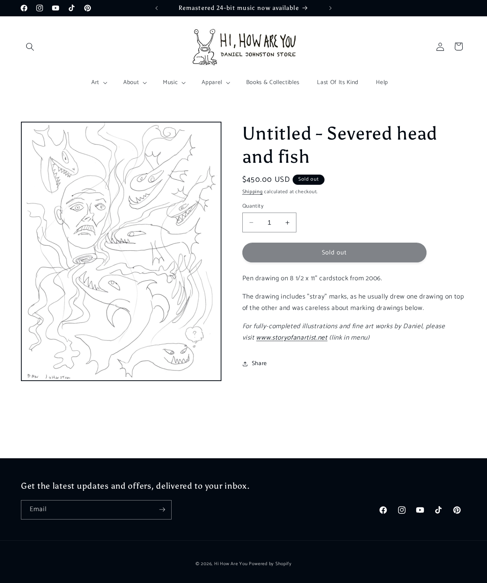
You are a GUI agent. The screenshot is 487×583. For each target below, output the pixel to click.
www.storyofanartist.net (291, 337)
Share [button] (259, 363)
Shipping (252, 191)
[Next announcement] (330, 8)
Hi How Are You (231, 563)
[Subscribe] (162, 509)
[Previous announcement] (156, 8)
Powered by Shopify (270, 563)
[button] (30, 46)
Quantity (253, 206)
